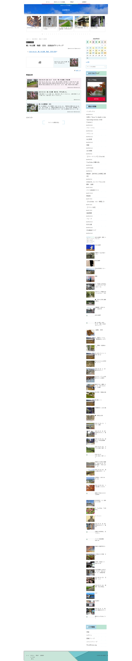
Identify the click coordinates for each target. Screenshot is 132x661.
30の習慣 (89, 151)
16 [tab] (73, 34)
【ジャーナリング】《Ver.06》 (95, 156)
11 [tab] (63, 34)
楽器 (87, 145)
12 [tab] (65, 34)
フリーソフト (90, 128)
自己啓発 (89, 139)
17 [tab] (75, 34)
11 (90, 50)
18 (90, 53)
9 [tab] (58, 34)
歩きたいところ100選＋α (32, 657)
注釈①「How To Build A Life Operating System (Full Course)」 (96, 120)
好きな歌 (89, 224)
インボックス (90, 111)
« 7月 (87, 62)
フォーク (89, 219)
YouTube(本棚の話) (93, 162)
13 (96, 50)
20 (96, 53)
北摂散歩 (42, 655)
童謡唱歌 (89, 213)
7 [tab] (54, 34)
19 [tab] (79, 34)
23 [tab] (87, 34)
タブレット (89, 133)
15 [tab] (71, 34)
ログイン (89, 635)
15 (102, 50)
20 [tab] (81, 34)
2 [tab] (44, 34)
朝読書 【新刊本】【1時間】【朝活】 (96, 175)
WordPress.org (91, 645)
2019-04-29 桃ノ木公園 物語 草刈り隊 (42, 51)
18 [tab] (77, 34)
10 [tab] (61, 34)
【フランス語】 (91, 207)
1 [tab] (42, 34)
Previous (25, 24)
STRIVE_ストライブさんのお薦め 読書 (95, 183)
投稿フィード (90, 638)
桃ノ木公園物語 (30, 42)
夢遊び (37, 655)
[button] (105, 67)
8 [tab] (56, 34)
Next (107, 24)
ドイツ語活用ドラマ (92, 190)
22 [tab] (85, 34)
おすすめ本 (89, 168)
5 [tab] (50, 34)
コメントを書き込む (53, 122)
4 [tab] (48, 34)
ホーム (27, 655)
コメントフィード (91, 641)
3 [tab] (46, 34)
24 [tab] (89, 34)
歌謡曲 (88, 196)
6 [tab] (52, 34)
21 (99, 53)
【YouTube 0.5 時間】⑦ (95, 201)
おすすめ (96, 99)
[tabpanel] (34, 23)
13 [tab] (67, 34)
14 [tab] (69, 34)
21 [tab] (83, 34)
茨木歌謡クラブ (91, 230)
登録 (87, 632)
